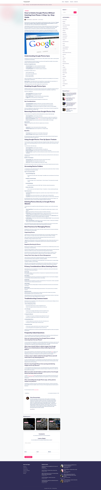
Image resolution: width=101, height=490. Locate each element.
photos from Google (31, 375)
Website (49, 451)
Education (64, 32)
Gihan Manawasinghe (35, 397)
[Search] (75, 12)
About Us (24, 466)
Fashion (64, 39)
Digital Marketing (65, 28)
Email (38, 451)
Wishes (64, 85)
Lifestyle (64, 58)
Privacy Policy (25, 469)
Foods (64, 43)
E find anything (36, 389)
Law (63, 56)
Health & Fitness (65, 48)
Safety (64, 74)
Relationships (65, 72)
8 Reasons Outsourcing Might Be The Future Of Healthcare (71, 94)
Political (64, 67)
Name (26, 451)
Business (64, 21)
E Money (64, 30)
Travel (64, 81)
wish (52, 351)
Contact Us (25, 467)
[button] (32, 409)
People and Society (66, 63)
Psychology (64, 69)
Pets (63, 65)
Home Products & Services (67, 52)
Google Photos (27, 393)
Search (64, 9)
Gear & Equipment (66, 47)
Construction (65, 26)
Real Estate (64, 70)
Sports (64, 78)
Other (64, 59)
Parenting (64, 61)
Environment (65, 37)
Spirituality (64, 76)
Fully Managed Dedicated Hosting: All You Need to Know (29, 426)
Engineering (64, 34)
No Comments (41, 19)
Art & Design (65, 19)
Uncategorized (65, 83)
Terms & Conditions (26, 470)
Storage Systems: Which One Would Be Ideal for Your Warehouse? (50, 481)
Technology (26, 10)
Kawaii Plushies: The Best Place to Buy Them (70, 98)
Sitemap (24, 473)
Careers (64, 23)
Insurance (64, 54)
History (64, 50)
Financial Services (65, 41)
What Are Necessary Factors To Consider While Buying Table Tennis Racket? (71, 103)
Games (64, 45)
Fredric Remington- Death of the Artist (71, 109)
